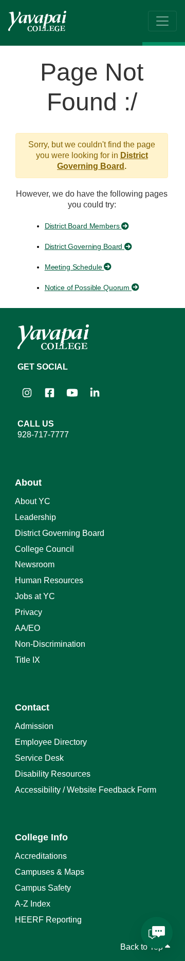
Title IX (27, 660)
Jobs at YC (35, 596)
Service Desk (39, 758)
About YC (32, 501)
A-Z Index (32, 903)
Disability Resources (52, 774)
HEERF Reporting (48, 919)
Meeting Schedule (74, 267)
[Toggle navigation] (162, 21)
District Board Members (83, 226)
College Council (44, 549)
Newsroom (34, 564)
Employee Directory (51, 742)
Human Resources (49, 580)
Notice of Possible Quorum (88, 287)
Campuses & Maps (49, 872)
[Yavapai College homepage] (37, 21)
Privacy (28, 612)
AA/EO (27, 628)
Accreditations (41, 856)
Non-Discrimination (50, 644)
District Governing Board (84, 246)
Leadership (35, 517)
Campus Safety (43, 887)
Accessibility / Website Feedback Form (85, 789)
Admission (34, 726)
